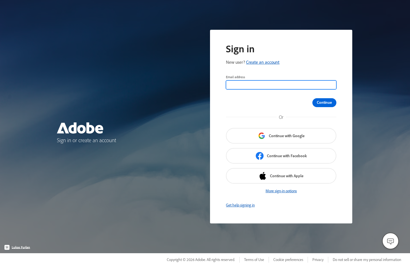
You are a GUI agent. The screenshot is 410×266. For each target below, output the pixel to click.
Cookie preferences (288, 259)
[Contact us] (390, 241)
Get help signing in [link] (240, 205)
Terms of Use (254, 259)
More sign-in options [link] (281, 190)
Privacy (318, 259)
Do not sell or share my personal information (367, 259)
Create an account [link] (262, 62)
